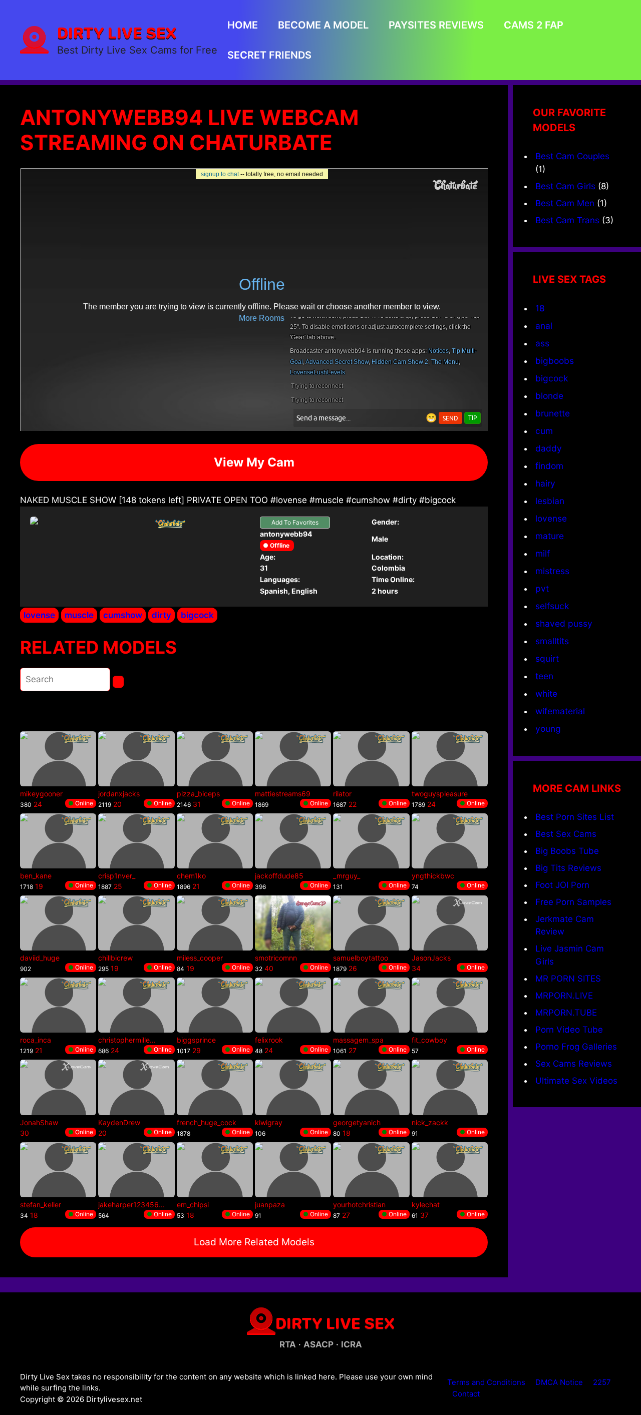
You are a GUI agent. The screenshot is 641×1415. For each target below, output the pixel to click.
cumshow (122, 615)
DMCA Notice (559, 1382)
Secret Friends (269, 55)
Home (242, 25)
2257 (602, 1382)
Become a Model (323, 25)
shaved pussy (563, 623)
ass (542, 343)
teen (544, 676)
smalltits (552, 641)
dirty (161, 615)
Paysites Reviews (436, 25)
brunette (552, 413)
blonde (549, 395)
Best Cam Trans (567, 220)
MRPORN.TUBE (566, 1013)
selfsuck (552, 606)
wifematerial (560, 711)
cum (544, 430)
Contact (466, 1393)
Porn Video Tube (569, 1030)
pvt (542, 588)
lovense (39, 615)
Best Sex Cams (565, 834)
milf (542, 553)
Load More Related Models (254, 1242)
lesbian (549, 501)
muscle (79, 615)
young (548, 728)
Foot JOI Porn (562, 885)
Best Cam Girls (565, 186)
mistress (552, 571)
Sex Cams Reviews (573, 1064)
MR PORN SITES (568, 979)
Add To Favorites (294, 522)
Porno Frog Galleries (576, 1047)
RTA (287, 1344)
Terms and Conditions (486, 1382)
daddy (548, 448)
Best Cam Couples (572, 156)
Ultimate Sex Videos (576, 1081)
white (546, 693)
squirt (547, 658)
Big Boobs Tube (567, 851)
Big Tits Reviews (568, 868)
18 (540, 308)
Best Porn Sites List (574, 817)
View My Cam (254, 462)
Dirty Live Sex (116, 33)
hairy (545, 483)
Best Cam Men (564, 203)
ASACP (318, 1344)
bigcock (197, 615)
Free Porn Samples (573, 902)
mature (549, 536)
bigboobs (554, 360)
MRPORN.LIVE (564, 996)
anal (543, 325)
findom (549, 465)
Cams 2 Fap (533, 25)
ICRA (351, 1344)
